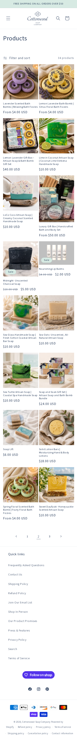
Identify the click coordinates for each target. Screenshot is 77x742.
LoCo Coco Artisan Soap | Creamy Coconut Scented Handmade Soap (18, 218)
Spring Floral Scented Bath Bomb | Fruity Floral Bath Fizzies (18, 509)
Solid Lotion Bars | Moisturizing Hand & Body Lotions (54, 452)
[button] (8, 18)
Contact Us (15, 574)
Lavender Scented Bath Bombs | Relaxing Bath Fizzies (20, 105)
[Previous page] (16, 536)
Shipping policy (16, 733)
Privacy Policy (17, 640)
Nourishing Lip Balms (51, 268)
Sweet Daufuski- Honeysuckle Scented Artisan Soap (56, 508)
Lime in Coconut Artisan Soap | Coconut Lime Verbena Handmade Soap (56, 161)
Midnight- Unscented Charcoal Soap (15, 282)
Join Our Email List (20, 602)
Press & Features (19, 630)
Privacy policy (43, 727)
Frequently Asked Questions (26, 565)
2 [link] (38, 536)
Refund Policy (17, 593)
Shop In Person (18, 612)
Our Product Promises (22, 621)
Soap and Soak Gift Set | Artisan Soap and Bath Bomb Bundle (56, 395)
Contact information (62, 733)
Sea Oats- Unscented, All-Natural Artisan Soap (54, 336)
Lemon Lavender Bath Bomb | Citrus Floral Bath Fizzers (56, 105)
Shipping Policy (18, 584)
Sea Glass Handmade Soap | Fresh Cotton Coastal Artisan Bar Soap (20, 338)
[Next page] (60, 536)
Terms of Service (19, 658)
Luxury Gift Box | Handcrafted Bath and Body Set (56, 228)
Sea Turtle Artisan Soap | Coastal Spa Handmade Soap (20, 393)
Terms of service (63, 727)
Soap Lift (8, 449)
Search (12, 649)
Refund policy (25, 727)
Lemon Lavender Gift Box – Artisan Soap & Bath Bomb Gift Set (18, 161)
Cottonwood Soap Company (36, 721)
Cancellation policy (38, 733)
